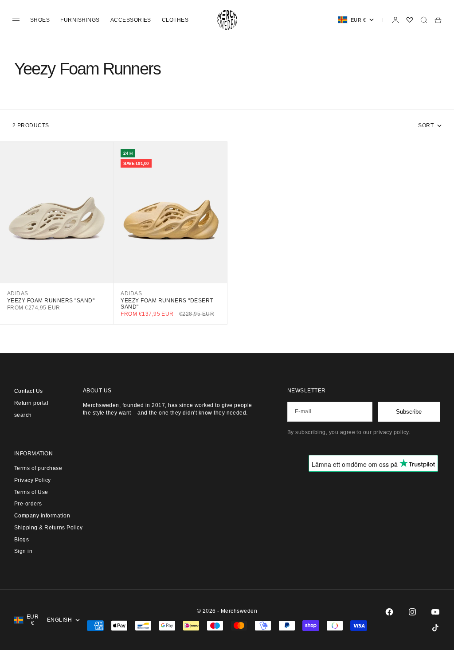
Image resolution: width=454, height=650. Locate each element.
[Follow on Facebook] (389, 611)
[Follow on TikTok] (435, 627)
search (23, 415)
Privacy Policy (32, 480)
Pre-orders (28, 504)
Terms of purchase (38, 468)
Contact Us (28, 391)
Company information (42, 516)
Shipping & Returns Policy (48, 528)
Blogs (21, 539)
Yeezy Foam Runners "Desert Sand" (167, 304)
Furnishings (79, 20)
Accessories (130, 20)
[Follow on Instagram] (412, 611)
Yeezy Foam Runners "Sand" (50, 301)
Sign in (23, 551)
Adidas (17, 293)
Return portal (31, 403)
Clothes (175, 20)
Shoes (40, 20)
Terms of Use (31, 492)
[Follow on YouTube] (435, 611)
